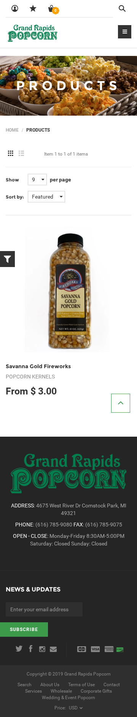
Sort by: (15, 197)
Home (12, 130)
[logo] (32, 33)
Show (12, 180)
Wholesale (61, 691)
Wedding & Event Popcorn (68, 697)
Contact (112, 684)
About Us (49, 684)
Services (33, 691)
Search (25, 684)
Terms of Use (81, 684)
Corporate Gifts (96, 691)
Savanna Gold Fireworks (38, 366)
